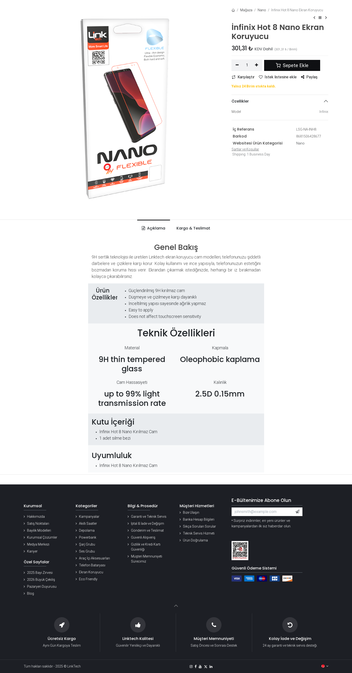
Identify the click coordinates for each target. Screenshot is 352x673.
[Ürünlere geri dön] (320, 17)
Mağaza (246, 10)
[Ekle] (256, 65)
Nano (262, 10)
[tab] (192, 228)
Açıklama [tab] (155, 228)
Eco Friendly (88, 579)
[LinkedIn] (211, 666)
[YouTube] (200, 666)
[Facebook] (196, 666)
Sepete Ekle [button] (295, 65)
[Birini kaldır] (237, 65)
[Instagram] (191, 666)
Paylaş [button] (312, 77)
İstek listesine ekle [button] (281, 77)
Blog (30, 593)
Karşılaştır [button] (246, 77)
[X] (205, 666)
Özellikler (240, 101)
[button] (297, 511)
